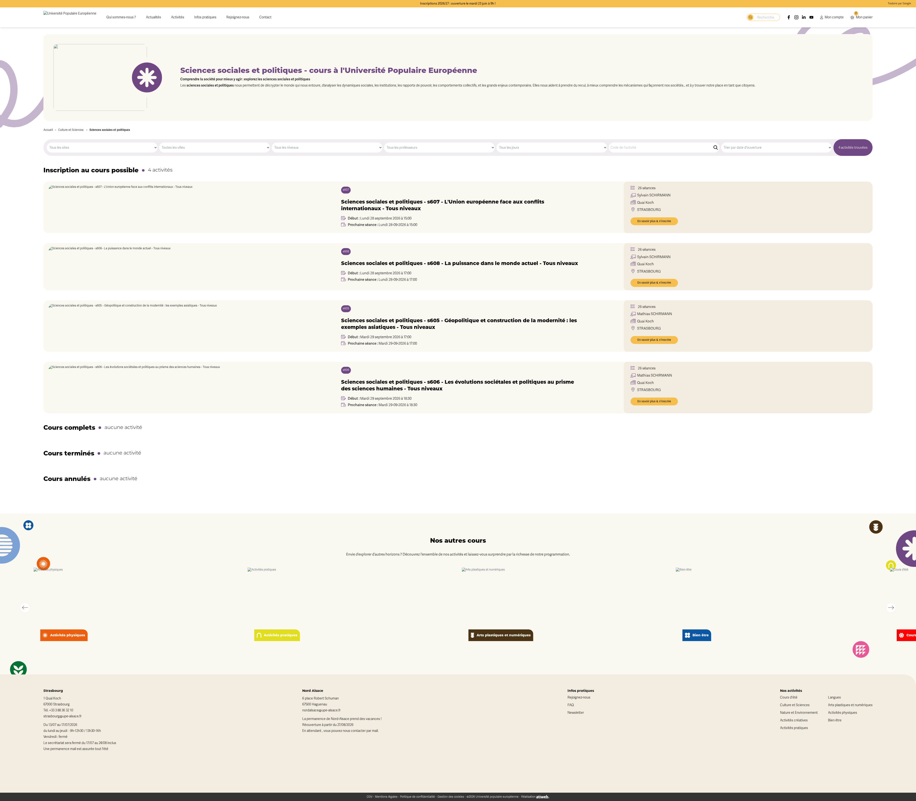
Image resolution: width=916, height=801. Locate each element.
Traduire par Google (899, 3)
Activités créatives (794, 720)
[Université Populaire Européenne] (69, 17)
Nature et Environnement (799, 713)
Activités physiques (842, 713)
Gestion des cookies (450, 796)
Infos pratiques (205, 17)
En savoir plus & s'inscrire (654, 221)
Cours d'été (788, 697)
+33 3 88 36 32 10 (61, 710)
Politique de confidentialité (417, 796)
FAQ (570, 705)
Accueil (48, 130)
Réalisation (528, 796)
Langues (834, 697)
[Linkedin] (804, 17)
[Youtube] (811, 17)
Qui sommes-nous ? (121, 17)
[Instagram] (796, 17)
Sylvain (654, 195)
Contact (265, 17)
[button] (25, 608)
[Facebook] (789, 17)
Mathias (654, 314)
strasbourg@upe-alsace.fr (62, 716)
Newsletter (575, 713)
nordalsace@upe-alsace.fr (321, 710)
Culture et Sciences (70, 130)
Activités (177, 17)
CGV (369, 796)
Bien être (835, 720)
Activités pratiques (794, 728)
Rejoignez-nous (237, 17)
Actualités (153, 17)
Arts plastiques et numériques (850, 705)
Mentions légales (386, 796)
